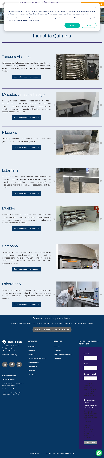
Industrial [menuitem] (31, 351)
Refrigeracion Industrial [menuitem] (37, 359)
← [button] (54, 67)
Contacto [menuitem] (57, 359)
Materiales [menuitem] (32, 346)
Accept (72, 25)
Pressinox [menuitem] (31, 375)
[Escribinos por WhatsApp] (99, 453)
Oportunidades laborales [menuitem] (63, 355)
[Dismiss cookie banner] (95, 7)
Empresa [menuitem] (22, 2)
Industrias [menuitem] (44, 2)
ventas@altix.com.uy (9, 350)
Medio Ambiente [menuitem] (34, 363)
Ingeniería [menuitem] (31, 355)
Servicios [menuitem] (31, 371)
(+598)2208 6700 (8, 348)
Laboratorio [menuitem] (32, 367)
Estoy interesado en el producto (26, 77)
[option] (77, 67)
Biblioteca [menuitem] (54, 2)
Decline (88, 25)
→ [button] (101, 67)
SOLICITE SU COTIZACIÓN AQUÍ (52, 329)
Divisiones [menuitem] (33, 2)
